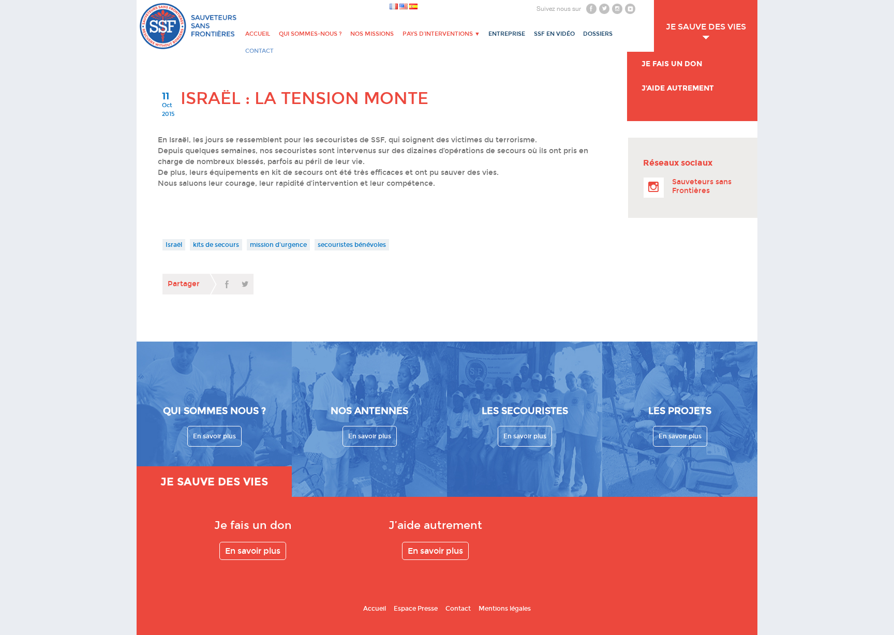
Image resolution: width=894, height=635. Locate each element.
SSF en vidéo (554, 34)
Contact (458, 608)
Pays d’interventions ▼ (441, 34)
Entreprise (506, 34)
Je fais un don (672, 64)
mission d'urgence (278, 244)
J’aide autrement (678, 88)
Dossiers (598, 34)
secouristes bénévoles (352, 244)
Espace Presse (416, 608)
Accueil (257, 34)
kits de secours (216, 244)
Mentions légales (505, 608)
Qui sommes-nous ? (310, 34)
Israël (174, 244)
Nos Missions (372, 34)
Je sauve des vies (706, 27)
